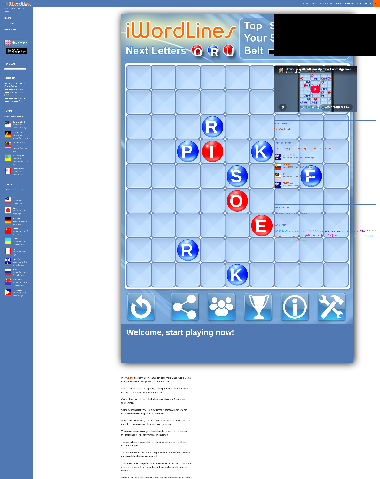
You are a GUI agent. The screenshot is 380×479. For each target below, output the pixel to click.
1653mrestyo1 (19, 142)
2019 (292, 149)
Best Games (280, 123)
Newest (7, 116)
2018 (287, 149)
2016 (276, 149)
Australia (16, 259)
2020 (297, 149)
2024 (319, 149)
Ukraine (16, 238)
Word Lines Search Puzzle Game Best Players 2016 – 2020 (14, 92)
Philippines (17, 290)
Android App (281, 231)
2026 (329, 149)
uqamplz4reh (18, 169)
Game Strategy (338, 231)
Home (305, 3)
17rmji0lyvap (288, 164)
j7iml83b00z (288, 183)
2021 (303, 149)
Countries (9, 24)
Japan (15, 208)
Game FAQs (314, 231)
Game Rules (325, 231)
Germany (17, 218)
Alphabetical (9, 192)
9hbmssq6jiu (18, 132)
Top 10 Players (282, 143)
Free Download (352, 3)
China (15, 228)
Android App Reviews (298, 231)
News (314, 3)
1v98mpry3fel (18, 155)
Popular (20, 116)
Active (13, 116)
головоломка (285, 240)
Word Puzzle (321, 235)
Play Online (326, 3)
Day (276, 129)
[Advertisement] (325, 35)
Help (367, 3)
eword (286, 173)
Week (281, 129)
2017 (281, 149)
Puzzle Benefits (287, 236)
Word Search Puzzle (357, 236)
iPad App (363, 231)
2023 (313, 149)
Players (7, 18)
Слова (303, 240)
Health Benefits (352, 231)
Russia (15, 269)
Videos (338, 3)
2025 (324, 149)
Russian (299, 236)
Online (129, 377)
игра (298, 240)
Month (287, 129)
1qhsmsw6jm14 (19, 122)
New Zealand (18, 279)
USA (14, 198)
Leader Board (10, 29)
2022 (308, 149)
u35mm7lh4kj (289, 155)
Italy (14, 249)
